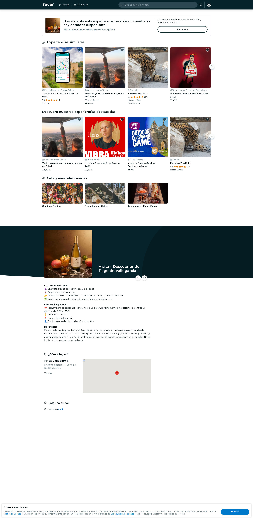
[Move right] (212, 66)
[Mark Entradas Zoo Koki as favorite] (165, 50)
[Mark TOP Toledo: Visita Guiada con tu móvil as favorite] (79, 50)
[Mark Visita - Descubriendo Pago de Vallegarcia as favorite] (144, 278)
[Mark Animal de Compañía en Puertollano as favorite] (207, 50)
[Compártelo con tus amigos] (138, 278)
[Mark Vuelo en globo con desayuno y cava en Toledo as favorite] (122, 50)
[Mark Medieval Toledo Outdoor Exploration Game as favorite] (165, 119)
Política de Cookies (12, 514)
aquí (60, 409)
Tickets (181, 276)
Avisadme (182, 29)
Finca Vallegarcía (56, 360)
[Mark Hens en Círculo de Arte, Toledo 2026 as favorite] (122, 119)
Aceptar (235, 511)
